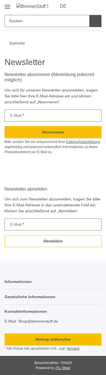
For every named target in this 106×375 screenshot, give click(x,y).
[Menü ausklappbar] (7, 4)
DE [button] (63, 6)
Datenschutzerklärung (83, 142)
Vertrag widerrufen (53, 339)
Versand (73, 349)
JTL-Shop (62, 368)
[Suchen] (95, 21)
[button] (79, 6)
